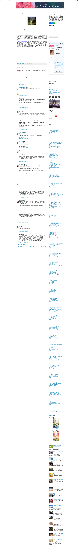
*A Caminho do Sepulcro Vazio (53, 130)
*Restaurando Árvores (52, 375)
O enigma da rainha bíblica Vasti (58, 499)
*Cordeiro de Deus (52, 208)
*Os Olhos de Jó (51, 348)
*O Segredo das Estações (53, 335)
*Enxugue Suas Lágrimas (53, 234)
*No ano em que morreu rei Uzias (54, 284)
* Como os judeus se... (52, 125)
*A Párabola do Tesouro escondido (54, 156)
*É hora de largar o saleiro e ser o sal (54, 226)
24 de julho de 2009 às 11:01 (23, 95)
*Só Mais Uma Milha (52, 386)
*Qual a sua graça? (52, 360)
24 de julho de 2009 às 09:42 (23, 84)
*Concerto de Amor (52, 203)
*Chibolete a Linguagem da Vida (54, 195)
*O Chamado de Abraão (52, 299)
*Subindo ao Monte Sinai (53, 387)
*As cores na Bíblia (52, 184)
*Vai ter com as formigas (53, 400)
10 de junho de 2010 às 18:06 (23, 242)
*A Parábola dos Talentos (53, 157)
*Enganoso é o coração (52, 232)
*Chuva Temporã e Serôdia (53, 196)
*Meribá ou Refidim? (52, 271)
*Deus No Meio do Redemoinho (54, 222)
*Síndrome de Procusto (52, 385)
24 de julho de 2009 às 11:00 (23, 89)
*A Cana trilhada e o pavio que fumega (55, 131)
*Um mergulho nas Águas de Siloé (54, 396)
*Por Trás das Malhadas (53, 357)
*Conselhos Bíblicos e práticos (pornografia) (55, 206)
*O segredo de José (52, 336)
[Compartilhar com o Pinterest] (31, 63)
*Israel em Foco (51, 246)
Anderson (20, 200)
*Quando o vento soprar (53, 364)
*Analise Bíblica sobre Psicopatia (54, 177)
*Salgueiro (50, 377)
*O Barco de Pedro (52, 291)
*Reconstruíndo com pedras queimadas (55, 369)
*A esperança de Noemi (52, 140)
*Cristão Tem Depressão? (53, 213)
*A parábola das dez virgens (53, 154)
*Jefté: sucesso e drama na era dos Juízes (55, 247)
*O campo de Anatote (52, 293)
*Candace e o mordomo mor (53, 193)
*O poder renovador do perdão (54, 328)
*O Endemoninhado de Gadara (54, 310)
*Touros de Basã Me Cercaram (54, 392)
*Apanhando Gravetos (52, 179)
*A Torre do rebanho (52, 166)
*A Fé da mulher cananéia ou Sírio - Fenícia (55, 142)
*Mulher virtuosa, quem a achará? (54, 273)
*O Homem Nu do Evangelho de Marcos (55, 315)
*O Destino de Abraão (52, 306)
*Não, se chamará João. (53, 283)
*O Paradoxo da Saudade (53, 325)
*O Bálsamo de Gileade (52, 290)
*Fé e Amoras (51, 239)
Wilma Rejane (21, 110)
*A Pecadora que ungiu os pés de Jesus (55, 158)
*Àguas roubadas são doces (53, 173)
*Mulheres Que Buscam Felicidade (54, 274)
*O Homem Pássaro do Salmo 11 (54, 316)
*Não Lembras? (51, 282)
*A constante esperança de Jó (53, 133)
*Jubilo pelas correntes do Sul (53, 262)
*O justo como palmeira (52, 318)
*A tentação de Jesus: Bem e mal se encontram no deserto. (54, 165)
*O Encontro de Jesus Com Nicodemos (55, 309)
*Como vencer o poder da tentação (54, 201)
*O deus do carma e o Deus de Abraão (55, 307)
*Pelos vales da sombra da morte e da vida (55, 356)
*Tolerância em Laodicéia (53, 391)
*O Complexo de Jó (52, 301)
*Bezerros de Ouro (52, 192)
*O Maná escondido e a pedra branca (55, 319)
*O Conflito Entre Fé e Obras (53, 302)
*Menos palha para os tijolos (53, 270)
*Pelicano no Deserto (52, 355)
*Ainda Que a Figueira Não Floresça (54, 174)
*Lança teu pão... (51, 263)
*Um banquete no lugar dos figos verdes (55, 394)
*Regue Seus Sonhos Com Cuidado (54, 373)
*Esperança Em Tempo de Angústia (54, 237)
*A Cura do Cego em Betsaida (53, 134)
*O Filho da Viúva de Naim (53, 312)
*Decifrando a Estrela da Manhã (54, 216)
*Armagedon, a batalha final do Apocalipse (55, 183)
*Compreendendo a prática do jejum (54, 202)
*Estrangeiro (51, 238)
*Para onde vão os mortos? (53, 351)
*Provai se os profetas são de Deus (54, 359)
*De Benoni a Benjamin (52, 215)
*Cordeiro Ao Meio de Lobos (53, 207)
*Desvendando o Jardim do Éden (54, 218)
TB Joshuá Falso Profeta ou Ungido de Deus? (57, 528)
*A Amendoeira (51, 129)
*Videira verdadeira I (52, 404)
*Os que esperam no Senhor (53, 349)
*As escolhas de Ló (52, 185)
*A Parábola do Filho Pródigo (53, 155)
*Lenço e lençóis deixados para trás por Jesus (56, 265)
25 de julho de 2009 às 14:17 (23, 161)
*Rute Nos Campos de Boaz (53, 376)
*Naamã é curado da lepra (53, 280)
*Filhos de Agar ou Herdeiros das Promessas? (56, 243)
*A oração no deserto (52, 153)
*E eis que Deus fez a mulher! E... (54, 225)
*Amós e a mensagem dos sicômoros (54, 176)
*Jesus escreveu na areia (53, 254)
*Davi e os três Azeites (52, 214)
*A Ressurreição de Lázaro (53, 161)
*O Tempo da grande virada (53, 337)
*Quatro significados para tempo (54, 365)
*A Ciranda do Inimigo (52, 132)
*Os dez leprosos (51, 347)
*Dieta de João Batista (52, 224)
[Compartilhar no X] (29, 63)
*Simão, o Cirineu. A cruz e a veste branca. (55, 383)
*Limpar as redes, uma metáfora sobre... (55, 266)
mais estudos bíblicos (52, 411)
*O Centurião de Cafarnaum (53, 298)
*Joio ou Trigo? (51, 257)
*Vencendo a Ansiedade (52, 402)
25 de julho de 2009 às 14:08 (23, 138)
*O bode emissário (52, 292)
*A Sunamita (51, 162)
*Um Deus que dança (52, 395)
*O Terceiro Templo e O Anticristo (54, 338)
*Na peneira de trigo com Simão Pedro (55, 279)
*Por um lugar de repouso (53, 358)
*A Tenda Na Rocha (52, 163)
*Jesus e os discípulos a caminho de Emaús (55, 253)
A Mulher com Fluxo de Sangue (58, 462)
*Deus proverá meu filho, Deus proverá (55, 223)
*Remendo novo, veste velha (53, 374)
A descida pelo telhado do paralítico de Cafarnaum (57, 446)
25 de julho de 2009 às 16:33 (23, 197)
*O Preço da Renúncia (52, 330)
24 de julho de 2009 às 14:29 (23, 107)
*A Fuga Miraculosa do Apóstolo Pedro (55, 143)
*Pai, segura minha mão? (53, 350)
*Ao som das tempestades (53, 178)
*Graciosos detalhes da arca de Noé (54, 244)
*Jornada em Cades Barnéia (53, 261)
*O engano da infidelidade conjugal (54, 311)
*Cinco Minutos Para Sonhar (53, 197)
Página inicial (32, 246)
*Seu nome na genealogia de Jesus (54, 382)
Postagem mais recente (20, 246)
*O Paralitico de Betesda (53, 327)
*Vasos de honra (51, 401)
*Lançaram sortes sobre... (53, 264)
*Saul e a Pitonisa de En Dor (53, 378)
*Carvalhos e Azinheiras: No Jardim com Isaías (56, 194)
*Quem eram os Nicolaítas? (53, 366)
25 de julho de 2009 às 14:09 (23, 147)
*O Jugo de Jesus (52, 317)
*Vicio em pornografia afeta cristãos (54, 403)
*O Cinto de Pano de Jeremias (53, 300)
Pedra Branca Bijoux (22, 87)
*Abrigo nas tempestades (53, 168)
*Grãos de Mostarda (52, 245)
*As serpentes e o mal (52, 186)
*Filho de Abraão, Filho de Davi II (54, 242)
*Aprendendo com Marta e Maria (54, 182)
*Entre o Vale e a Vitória (52, 233)
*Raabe (50, 367)
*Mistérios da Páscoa (52, 272)
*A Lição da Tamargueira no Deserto (54, 146)
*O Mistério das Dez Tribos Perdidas (54, 320)
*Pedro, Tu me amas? (52, 354)
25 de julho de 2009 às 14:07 (23, 129)
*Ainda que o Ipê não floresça (53, 175)
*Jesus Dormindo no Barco (53, 248)
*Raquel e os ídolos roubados (53, 368)
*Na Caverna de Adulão (52, 275)
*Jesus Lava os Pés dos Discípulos (54, 255)
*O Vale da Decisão (52, 339)
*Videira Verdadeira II (52, 405)
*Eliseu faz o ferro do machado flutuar (55, 231)
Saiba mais (56, 428)
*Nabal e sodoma (52, 281)
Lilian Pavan (21, 164)
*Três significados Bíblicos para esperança (55, 393)
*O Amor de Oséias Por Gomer (54, 289)
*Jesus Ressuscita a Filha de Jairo (54, 256)
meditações (51, 415)
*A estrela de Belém (52, 141)
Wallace (50, 122)
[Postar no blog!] (28, 63)
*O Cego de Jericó (52, 297)
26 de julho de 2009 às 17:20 (23, 231)
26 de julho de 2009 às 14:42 (23, 222)
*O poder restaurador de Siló (53, 329)
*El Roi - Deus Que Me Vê (53, 227)
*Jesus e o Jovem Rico (52, 252)
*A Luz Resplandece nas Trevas (54, 148)
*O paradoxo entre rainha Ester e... (54, 326)
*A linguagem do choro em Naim (54, 147)
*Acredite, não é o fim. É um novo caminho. (55, 169)
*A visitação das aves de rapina (54, 167)
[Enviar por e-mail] (27, 63)
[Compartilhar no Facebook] (30, 63)
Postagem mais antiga (43, 246)
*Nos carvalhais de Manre (53, 288)
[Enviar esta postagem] (26, 63)
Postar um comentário (21, 244)
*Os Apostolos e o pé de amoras (54, 346)
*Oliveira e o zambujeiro (52, 343)
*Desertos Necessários (52, 217)
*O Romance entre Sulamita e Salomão (55, 334)
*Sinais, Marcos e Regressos (53, 384)
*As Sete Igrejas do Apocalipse (53, 187)
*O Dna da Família (52, 308)
